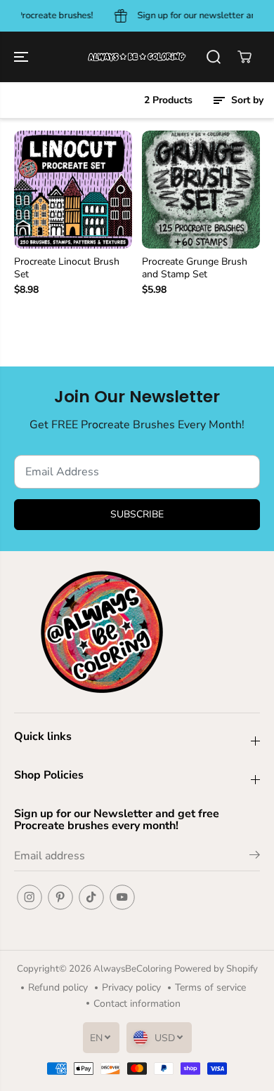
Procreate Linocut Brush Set (66, 268)
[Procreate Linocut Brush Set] (73, 190)
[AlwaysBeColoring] (137, 56)
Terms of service (210, 987)
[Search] (213, 56)
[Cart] (244, 56)
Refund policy (58, 987)
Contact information (137, 1003)
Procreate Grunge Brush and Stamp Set (194, 268)
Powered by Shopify (216, 969)
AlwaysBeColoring (133, 969)
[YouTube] (122, 897)
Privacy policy (131, 987)
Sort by (245, 100)
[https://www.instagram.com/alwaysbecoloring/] (29, 897)
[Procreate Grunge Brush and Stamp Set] (201, 190)
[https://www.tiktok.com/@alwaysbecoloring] (91, 897)
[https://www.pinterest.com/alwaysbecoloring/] (60, 897)
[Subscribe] (254, 857)
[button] (22, 56)
